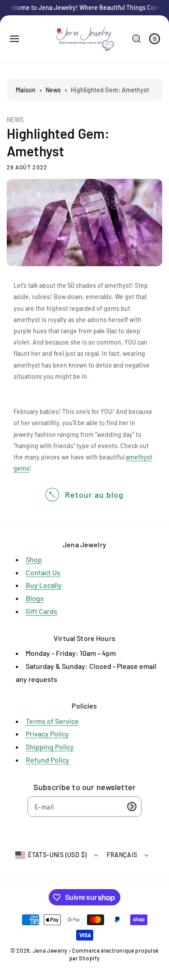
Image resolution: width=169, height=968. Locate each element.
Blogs (35, 598)
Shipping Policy (50, 746)
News (53, 90)
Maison (26, 90)
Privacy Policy (47, 733)
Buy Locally (44, 585)
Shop (34, 559)
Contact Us (43, 572)
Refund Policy (47, 759)
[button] (14, 38)
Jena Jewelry (50, 950)
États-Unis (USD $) (57, 855)
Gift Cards (41, 611)
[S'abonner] (132, 806)
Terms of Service (52, 721)
